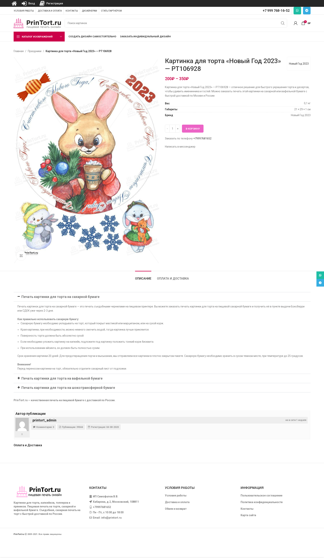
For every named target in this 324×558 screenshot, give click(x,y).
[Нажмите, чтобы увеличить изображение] (21, 255)
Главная (19, 51)
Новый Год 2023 (299, 63)
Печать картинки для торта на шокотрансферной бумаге (68, 388)
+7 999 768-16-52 (276, 11)
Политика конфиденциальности (262, 502)
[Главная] (14, 3)
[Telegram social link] (307, 10)
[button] (162, 296)
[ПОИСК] (282, 23)
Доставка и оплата (177, 502)
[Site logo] (37, 22)
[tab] (143, 276)
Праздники (34, 51)
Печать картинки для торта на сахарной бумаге (60, 297)
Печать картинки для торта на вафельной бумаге (62, 378)
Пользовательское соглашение (261, 495)
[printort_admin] (22, 424)
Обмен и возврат (175, 508)
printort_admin (44, 420)
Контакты (247, 508)
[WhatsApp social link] (297, 10)
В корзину (193, 128)
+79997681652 (202, 138)
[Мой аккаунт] (295, 23)
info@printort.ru (111, 517)
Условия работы (175, 495)
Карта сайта (248, 515)
